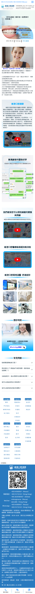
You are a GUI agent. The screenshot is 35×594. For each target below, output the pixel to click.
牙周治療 (28, 424)
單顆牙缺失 (6, 409)
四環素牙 (17, 417)
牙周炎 (28, 427)
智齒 (17, 430)
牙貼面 (17, 420)
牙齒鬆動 (28, 441)
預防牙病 (17, 455)
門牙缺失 (7, 406)
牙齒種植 (7, 399)
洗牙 (17, 413)
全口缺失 (7, 413)
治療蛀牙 (7, 447)
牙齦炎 (28, 434)
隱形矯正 (7, 427)
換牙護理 (7, 455)
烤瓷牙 (28, 409)
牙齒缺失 (17, 458)
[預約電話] (5, 589)
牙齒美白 (17, 399)
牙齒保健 (17, 444)
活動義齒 (28, 406)
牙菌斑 (17, 409)
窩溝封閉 (7, 458)
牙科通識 (26, 41)
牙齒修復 (28, 399)
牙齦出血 (28, 430)
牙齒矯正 (7, 424)
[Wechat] (17, 589)
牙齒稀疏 (7, 430)
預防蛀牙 (7, 451)
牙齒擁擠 (7, 434)
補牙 (17, 427)
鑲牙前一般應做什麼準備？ (12, 68)
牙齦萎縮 (28, 437)
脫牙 (17, 434)
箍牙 (6, 437)
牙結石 (17, 406)
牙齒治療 (17, 424)
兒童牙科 (7, 444)
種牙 (6, 402)
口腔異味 (17, 451)
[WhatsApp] (29, 589)
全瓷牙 (28, 402)
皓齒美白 (17, 402)
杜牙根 (17, 437)
